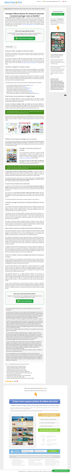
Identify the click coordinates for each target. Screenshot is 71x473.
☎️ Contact (64, 1)
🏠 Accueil (39, 1)
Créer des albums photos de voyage (57, 85)
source (31, 85)
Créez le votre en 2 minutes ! (25, 38)
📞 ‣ (61, 470)
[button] (65, 95)
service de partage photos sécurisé (29, 24)
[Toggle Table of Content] (14, 47)
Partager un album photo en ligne (56, 81)
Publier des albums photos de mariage (57, 83)
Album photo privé (8, 8)
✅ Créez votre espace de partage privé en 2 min (51, 1)
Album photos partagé (54, 79)
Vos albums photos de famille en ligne (57, 86)
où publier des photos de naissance (29, 62)
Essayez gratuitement (24, 301)
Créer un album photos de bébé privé (57, 82)
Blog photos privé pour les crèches (56, 89)
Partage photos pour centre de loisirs (57, 87)
